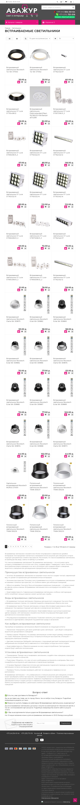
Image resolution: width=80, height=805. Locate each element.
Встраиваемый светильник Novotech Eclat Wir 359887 (39, 402)
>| (31, 546)
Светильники (16, 28)
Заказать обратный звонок (65, 17)
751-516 (67, 14)
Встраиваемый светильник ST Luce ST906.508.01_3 (14, 236)
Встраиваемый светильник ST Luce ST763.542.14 (61, 194)
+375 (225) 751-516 (27, 733)
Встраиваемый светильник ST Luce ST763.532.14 (38, 194)
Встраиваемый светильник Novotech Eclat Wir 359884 (15, 361)
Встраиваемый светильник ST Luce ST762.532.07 (61, 70)
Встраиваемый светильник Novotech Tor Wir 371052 (39, 70)
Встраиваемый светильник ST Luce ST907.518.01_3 (61, 111)
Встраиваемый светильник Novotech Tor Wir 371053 (15, 70)
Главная (7, 28)
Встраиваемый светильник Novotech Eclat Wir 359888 (39, 444)
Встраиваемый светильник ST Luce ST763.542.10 (38, 153)
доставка (25, 700)
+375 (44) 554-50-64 (13, 733)
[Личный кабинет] (72, 1)
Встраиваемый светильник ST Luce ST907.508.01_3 (38, 236)
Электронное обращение (50, 798)
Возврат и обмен (49, 733)
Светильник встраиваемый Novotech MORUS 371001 (16, 485)
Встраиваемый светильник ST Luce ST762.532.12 (61, 153)
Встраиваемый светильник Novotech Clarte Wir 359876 (62, 361)
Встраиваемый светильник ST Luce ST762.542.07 (61, 236)
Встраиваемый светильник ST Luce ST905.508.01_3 (14, 277)
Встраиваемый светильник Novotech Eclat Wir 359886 (39, 361)
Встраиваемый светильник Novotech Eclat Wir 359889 (62, 402)
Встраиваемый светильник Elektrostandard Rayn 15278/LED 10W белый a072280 (39, 113)
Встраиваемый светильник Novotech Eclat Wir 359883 (62, 319)
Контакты (37, 733)
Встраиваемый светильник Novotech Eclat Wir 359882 (39, 319)
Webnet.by (66, 802)
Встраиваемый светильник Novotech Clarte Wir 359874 (15, 444)
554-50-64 (65, 12)
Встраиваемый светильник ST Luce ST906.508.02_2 (38, 277)
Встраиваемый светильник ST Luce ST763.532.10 (14, 194)
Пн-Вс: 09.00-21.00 (14, 2)
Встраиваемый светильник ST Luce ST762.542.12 (61, 277)
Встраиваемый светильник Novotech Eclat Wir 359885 (15, 402)
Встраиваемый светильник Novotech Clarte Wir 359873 (62, 444)
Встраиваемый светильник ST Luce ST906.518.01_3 (14, 153)
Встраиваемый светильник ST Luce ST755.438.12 (14, 111)
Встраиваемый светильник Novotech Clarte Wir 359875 (15, 319)
